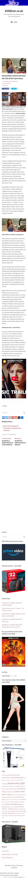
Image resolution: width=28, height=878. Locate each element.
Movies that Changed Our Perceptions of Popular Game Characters (12, 428)
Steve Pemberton (19, 813)
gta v (21, 794)
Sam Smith (19, 806)
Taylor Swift (5, 815)
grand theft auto (10, 791)
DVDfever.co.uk (14, 11)
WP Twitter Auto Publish (8, 877)
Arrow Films (5, 851)
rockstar (12, 806)
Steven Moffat (9, 813)
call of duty (17, 778)
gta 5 (13, 794)
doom (13, 786)
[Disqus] (14, 467)
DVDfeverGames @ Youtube (10, 854)
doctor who (16, 783)
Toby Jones (12, 815)
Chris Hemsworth (10, 780)
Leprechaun (12, 434)
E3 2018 (6, 788)
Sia (3, 811)
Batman (12, 775)
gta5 (17, 794)
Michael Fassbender (15, 801)
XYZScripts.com (22, 877)
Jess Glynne (8, 799)
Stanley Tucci (16, 811)
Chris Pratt (18, 780)
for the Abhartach (20, 269)
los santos (6, 801)
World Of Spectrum (7, 857)
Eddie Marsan (13, 788)
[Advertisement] (14, 41)
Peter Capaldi (13, 804)
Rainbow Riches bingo (15, 306)
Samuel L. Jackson (8, 809)
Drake (18, 786)
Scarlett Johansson (20, 809)
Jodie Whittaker (15, 799)
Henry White (7, 83)
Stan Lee (8, 811)
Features (5, 85)
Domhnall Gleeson (6, 786)
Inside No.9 (10, 797)
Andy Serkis (5, 775)
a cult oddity (22, 167)
